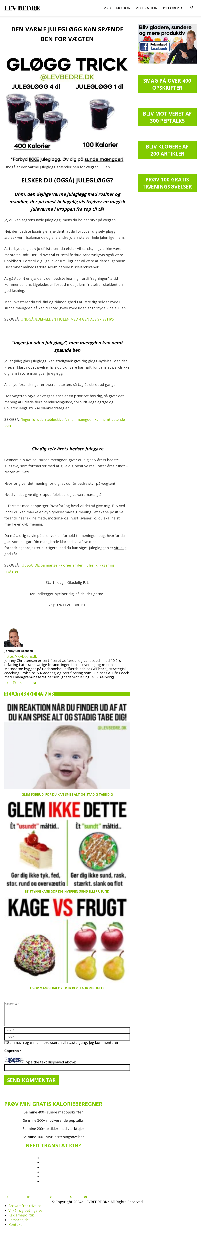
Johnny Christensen (18, 651)
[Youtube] (35, 683)
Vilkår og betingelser (26, 1210)
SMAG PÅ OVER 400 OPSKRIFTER (167, 84)
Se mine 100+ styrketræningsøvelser (53, 1136)
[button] (192, 7)
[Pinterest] (21, 683)
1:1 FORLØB (172, 7)
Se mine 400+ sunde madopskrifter (53, 1112)
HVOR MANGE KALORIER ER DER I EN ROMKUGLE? (67, 988)
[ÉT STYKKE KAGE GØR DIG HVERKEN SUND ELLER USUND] (67, 843)
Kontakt (15, 1224)
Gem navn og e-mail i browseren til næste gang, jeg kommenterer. (63, 1042)
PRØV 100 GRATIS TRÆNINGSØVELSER (167, 183)
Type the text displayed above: (50, 1062)
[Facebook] (7, 683)
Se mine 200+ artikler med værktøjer (53, 1128)
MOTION (123, 7)
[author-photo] (13, 645)
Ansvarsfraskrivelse (24, 1205)
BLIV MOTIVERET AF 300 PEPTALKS (167, 117)
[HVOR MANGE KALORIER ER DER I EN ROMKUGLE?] (67, 940)
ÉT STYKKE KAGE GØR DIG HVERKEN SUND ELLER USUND (67, 891)
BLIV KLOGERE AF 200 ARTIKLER (167, 150)
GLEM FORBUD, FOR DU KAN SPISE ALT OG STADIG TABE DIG (67, 794)
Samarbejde (18, 1219)
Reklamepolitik (21, 1215)
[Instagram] (14, 682)
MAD (107, 7)
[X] (28, 682)
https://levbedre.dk (20, 656)
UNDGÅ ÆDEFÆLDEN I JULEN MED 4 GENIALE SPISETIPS (67, 319)
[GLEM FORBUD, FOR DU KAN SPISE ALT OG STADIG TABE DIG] (67, 746)
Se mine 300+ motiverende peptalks (53, 1120)
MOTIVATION (146, 7)
